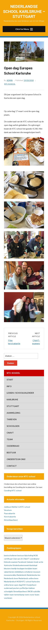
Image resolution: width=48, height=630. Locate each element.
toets (27, 594)
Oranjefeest (31, 585)
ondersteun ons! (16, 459)
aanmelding (13, 413)
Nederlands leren (11, 578)
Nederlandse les (33, 575)
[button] (24, 29)
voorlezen (8, 598)
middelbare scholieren (24, 572)
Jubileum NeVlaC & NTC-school (17, 507)
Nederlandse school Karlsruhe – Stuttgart (24, 11)
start (10, 379)
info (9, 386)
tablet (6, 594)
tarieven (12, 419)
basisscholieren (10, 555)
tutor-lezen (34, 594)
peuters (16, 588)
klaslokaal (33, 565)
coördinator (34, 559)
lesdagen (21, 568)
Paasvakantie (9, 513)
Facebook (22, 562)
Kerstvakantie (10, 516)
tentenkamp (19, 594)
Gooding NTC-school (12, 490)
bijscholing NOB (31, 555)
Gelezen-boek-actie (35, 562)
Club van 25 (18, 559)
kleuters (7, 568)
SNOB (30, 591)
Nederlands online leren (28, 578)
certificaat (8, 559)
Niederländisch (10, 581)
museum (36, 572)
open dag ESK (20, 585)
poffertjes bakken (27, 588)
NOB (19, 581)
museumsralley (10, 575)
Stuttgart (13, 406)
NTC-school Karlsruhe (30, 581)
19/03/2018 (29, 80)
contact (12, 466)
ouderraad (13, 446)
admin (10, 80)
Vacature (8, 510)
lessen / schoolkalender (20, 393)
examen (14, 562)
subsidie (36, 591)
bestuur (11, 452)
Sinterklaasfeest (11, 520)
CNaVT (10, 432)
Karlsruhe (12, 399)
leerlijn (14, 568)
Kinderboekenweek (21, 565)
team (10, 439)
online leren (9, 585)
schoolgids (13, 426)
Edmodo (7, 562)
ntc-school (9, 84)
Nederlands (21, 575)
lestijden (28, 568)
